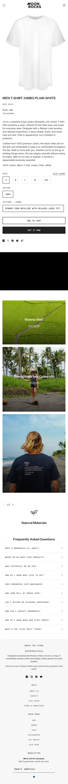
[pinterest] (36, 676)
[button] (22, 240)
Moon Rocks (8, 104)
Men (34, 720)
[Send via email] (17, 240)
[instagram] (31, 676)
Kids (34, 730)
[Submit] (51, 769)
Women (34, 725)
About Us (34, 691)
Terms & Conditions (34, 706)
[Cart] (64, 5)
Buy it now (34, 230)
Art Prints (34, 740)
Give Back (34, 745)
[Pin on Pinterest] (12, 240)
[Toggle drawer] (4, 5)
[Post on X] (8, 240)
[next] (13, 504)
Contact (34, 696)
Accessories (34, 735)
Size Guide (34, 701)
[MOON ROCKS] (34, 5)
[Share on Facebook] (3, 240)
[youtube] (41, 676)
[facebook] (27, 676)
